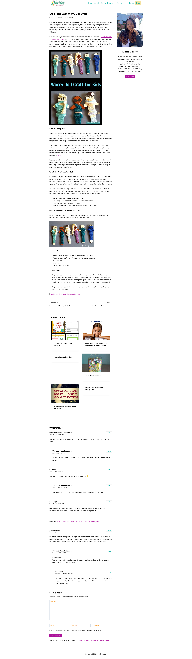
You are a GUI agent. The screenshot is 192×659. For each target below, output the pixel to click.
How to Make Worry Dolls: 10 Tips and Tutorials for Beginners (78, 521)
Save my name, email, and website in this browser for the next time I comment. (76, 630)
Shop (138, 3)
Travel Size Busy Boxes (93, 376)
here (59, 155)
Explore (131, 3)
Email (74, 625)
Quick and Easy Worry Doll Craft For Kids (65, 294)
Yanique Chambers (56, 17)
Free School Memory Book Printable (62, 304)
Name (53, 625)
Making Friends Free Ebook (63, 357)
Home (90, 3)
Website (96, 625)
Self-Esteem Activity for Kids (102, 304)
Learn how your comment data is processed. (93, 640)
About (96, 3)
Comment (54, 602)
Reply (109, 433)
